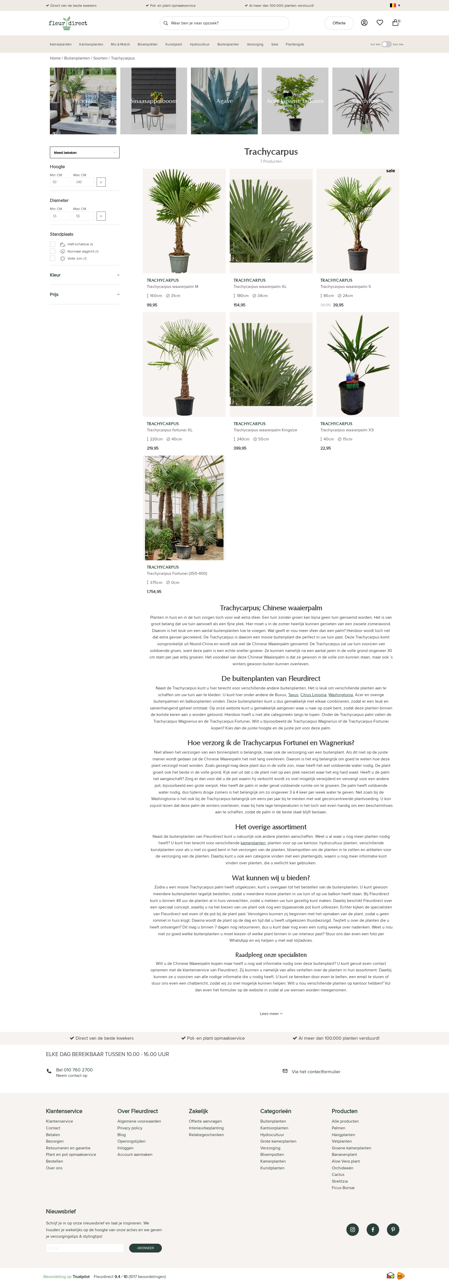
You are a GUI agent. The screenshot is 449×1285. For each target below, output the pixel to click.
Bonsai (61, 537)
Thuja (60, 601)
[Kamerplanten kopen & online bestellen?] (67, 23)
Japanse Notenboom (73, 647)
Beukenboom (67, 641)
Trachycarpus (123, 58)
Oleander (63, 612)
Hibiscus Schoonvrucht (74, 653)
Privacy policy (129, 1128)
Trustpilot (81, 1277)
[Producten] (364, 23)
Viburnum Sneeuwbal (73, 688)
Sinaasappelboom (70, 496)
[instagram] (352, 1229)
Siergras (62, 519)
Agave (61, 502)
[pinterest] (393, 1229)
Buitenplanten (77, 58)
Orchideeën (342, 1168)
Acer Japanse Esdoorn (74, 508)
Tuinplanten (63, 701)
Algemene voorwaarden (139, 1121)
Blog (121, 1135)
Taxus (60, 560)
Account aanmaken (135, 1154)
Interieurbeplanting (206, 1128)
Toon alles (62, 465)
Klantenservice (59, 1121)
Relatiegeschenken (206, 1135)
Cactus (338, 1174)
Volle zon (77, 258)
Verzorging (62, 326)
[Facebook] (373, 1229)
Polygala (62, 572)
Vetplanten (342, 1141)
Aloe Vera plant (346, 1161)
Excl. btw (398, 44)
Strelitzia (340, 1181)
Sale (55, 421)
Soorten (100, 58)
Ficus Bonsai (343, 1188)
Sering (61, 682)
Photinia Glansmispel (72, 677)
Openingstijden (131, 1141)
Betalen (53, 1135)
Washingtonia (66, 578)
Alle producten (345, 1121)
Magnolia (63, 636)
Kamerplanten (65, 314)
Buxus (61, 543)
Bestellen (54, 1161)
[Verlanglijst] (380, 23)
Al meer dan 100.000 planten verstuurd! (281, 5)
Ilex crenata (65, 548)
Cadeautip (61, 361)
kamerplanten (253, 843)
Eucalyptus (65, 694)
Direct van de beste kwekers (73, 5)
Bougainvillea (66, 630)
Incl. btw (375, 44)
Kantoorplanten (68, 350)
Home (55, 58)
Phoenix (62, 490)
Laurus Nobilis (67, 584)
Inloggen (125, 1148)
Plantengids (63, 385)
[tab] (81, 1150)
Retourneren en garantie (68, 1148)
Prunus (62, 595)
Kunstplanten (65, 397)
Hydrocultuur (66, 373)
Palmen (338, 1128)
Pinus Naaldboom (70, 554)
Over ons (54, 1168)
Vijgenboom (65, 531)
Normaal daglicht (82, 251)
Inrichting (61, 707)
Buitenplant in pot (68, 471)
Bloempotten (64, 338)
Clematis (63, 618)
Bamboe (62, 525)
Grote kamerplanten (278, 1141)
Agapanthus (65, 624)
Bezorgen (55, 1141)
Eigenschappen (66, 477)
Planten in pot (65, 729)
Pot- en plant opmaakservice (173, 5)
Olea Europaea (68, 589)
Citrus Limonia (67, 607)
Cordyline (63, 514)
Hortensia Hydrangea (73, 659)
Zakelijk (59, 409)
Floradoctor (65, 717)
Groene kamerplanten (351, 1148)
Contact (53, 1128)
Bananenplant (344, 1154)
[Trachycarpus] (184, 221)
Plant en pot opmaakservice (71, 1154)
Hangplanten (343, 1135)
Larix (60, 671)
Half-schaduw (80, 244)
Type (55, 433)
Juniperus (64, 665)
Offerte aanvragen (205, 1121)
